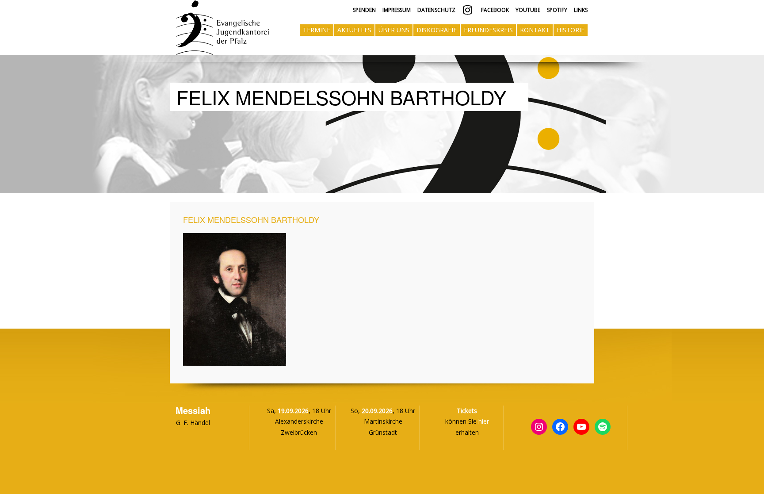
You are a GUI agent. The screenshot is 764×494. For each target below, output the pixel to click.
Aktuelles (354, 30)
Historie (570, 30)
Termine (316, 30)
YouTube (528, 10)
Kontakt (535, 30)
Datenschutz (436, 10)
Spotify (557, 10)
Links (581, 10)
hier (483, 421)
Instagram (467, 9)
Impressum (396, 10)
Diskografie (436, 30)
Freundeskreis (488, 30)
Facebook (494, 10)
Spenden (364, 10)
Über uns (393, 30)
